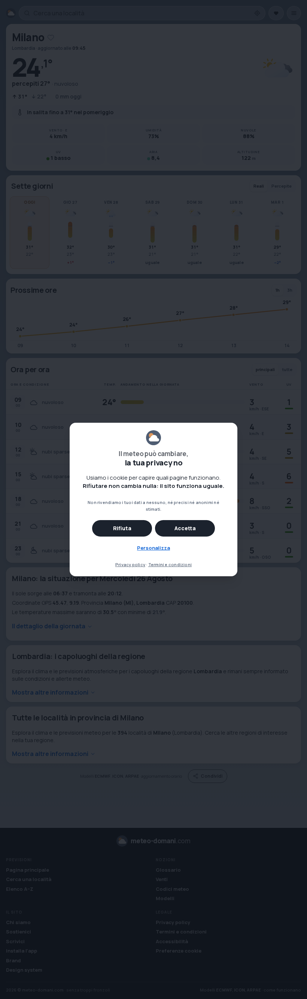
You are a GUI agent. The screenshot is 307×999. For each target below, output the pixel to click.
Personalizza (153, 547)
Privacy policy (130, 564)
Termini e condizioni (170, 564)
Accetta (185, 528)
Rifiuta (122, 528)
